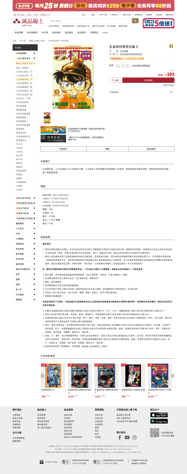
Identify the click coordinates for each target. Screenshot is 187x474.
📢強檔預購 (21, 53)
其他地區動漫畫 (23, 125)
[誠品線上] (28, 22)
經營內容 (17, 421)
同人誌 (19, 144)
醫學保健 (20, 264)
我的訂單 (127, 14)
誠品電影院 (69, 421)
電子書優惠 (111, 26)
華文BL (19, 155)
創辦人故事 (18, 418)
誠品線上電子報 (124, 414)
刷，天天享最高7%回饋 (127, 58)
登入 (84, 14)
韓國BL (19, 163)
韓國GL (19, 166)
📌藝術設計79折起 (24, 218)
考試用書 (20, 248)
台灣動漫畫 (21, 182)
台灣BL (19, 185)
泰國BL (19, 174)
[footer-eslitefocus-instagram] (134, 437)
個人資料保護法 (44, 427)
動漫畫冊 (20, 128)
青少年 (19, 289)
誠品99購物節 (54, 26)
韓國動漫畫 (21, 109)
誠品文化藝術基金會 (73, 437)
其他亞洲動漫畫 (23, 113)
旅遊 (18, 284)
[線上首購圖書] (158, 23)
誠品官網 (68, 414)
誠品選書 (56, 32)
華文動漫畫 (21, 106)
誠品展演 (68, 427)
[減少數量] (118, 66)
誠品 (68, 418)
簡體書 (19, 299)
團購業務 (17, 441)
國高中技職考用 (23, 269)
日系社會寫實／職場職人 (27, 94)
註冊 (93, 14)
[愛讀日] (93, 5)
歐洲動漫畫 (21, 121)
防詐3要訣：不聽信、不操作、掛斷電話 (34, 15)
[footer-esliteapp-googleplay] (159, 421)
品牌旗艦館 (32, 32)
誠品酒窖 (68, 433)
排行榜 (45, 32)
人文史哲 (20, 228)
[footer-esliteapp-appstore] (159, 414)
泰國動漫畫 (21, 170)
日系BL (19, 147)
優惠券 (149, 14)
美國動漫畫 (21, 117)
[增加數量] (127, 66)
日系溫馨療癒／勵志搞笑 (27, 87)
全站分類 (19, 32)
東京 (97, 434)
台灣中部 (99, 418)
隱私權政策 (42, 424)
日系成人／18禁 (23, 98)
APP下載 (103, 14)
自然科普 (20, 259)
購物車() (170, 14)
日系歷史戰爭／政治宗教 (27, 90)
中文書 (22, 40)
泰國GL (19, 178)
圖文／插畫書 (22, 67)
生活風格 (20, 294)
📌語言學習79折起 (24, 203)
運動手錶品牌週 (98, 26)
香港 (97, 427)
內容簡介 (63, 148)
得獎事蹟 (17, 427)
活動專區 (94, 32)
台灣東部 (99, 424)
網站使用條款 (43, 421)
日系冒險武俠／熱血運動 (27, 75)
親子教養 (20, 253)
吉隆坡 (98, 437)
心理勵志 (20, 238)
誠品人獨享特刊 (124, 418)
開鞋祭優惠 (123, 26)
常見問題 (41, 414)
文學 (18, 233)
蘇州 (97, 430)
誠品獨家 (69, 32)
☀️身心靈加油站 (23, 58)
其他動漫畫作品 (23, 136)
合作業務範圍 (19, 437)
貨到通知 (148, 80)
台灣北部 (99, 414)
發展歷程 (17, 424)
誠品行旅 (68, 430)
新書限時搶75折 (83, 26)
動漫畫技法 (21, 140)
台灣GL (19, 189)
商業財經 (20, 243)
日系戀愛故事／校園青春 (27, 83)
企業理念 (17, 414)
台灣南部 (99, 421)
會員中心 (115, 14)
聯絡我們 (41, 418)
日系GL (19, 151)
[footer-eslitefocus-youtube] (127, 437)
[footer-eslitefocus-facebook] (120, 437)
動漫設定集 (21, 132)
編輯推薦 (20, 223)
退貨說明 (151, 148)
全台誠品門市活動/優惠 (127, 421)
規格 (107, 148)
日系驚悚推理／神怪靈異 (58, 40)
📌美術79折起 (22, 213)
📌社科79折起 (22, 208)
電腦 (18, 279)
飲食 (18, 274)
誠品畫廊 (81, 32)
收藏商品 (138, 14)
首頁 (14, 40)
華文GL (19, 159)
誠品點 (159, 14)
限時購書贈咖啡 (68, 26)
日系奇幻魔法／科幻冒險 (27, 71)
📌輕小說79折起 (23, 198)
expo (105, 32)
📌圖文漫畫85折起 (37, 40)
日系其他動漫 (22, 102)
